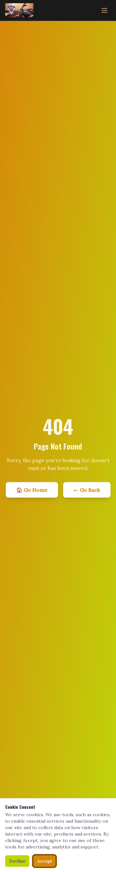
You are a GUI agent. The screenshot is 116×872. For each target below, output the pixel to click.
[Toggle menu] (104, 10)
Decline (17, 861)
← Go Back (86, 490)
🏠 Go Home (32, 490)
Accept (44, 861)
